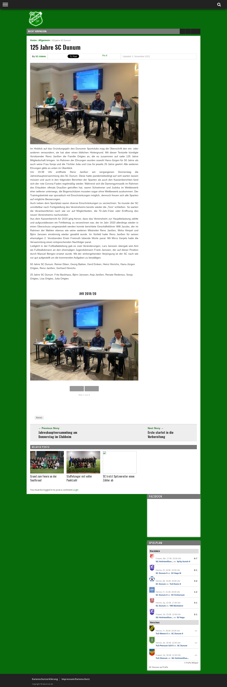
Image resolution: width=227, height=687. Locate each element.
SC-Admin (40, 56)
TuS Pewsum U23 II (164, 646)
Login (75, 489)
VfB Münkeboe (176, 606)
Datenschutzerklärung (45, 679)
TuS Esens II (175, 584)
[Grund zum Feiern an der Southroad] (47, 472)
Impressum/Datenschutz (76, 679)
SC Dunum (161, 584)
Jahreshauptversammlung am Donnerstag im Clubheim (57, 434)
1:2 (195, 592)
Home (33, 40)
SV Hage (181, 617)
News (39, 417)
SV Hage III (176, 573)
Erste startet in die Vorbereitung (160, 434)
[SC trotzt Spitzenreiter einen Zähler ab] (120, 472)
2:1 (195, 614)
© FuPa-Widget (191, 663)
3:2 (195, 581)
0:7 (195, 558)
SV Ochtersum (178, 595)
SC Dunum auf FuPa (158, 667)
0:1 (195, 570)
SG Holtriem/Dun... (164, 561)
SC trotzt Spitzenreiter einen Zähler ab (118, 478)
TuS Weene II (162, 633)
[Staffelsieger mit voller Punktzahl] (83, 472)
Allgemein (44, 40)
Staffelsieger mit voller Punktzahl (79, 478)
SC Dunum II (161, 573)
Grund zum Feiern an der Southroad (43, 478)
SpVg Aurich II (183, 561)
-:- (196, 631)
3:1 (195, 603)
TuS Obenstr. (162, 658)
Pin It (104, 55)
